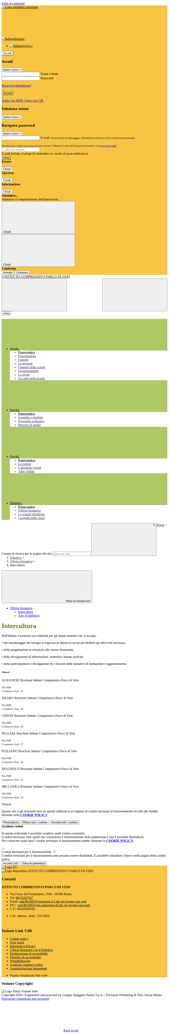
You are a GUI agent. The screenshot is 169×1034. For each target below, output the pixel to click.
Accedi (7, 53)
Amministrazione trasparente (28, 968)
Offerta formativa (21, 561)
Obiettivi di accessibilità (25, 957)
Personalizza (11, 822)
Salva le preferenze (33, 863)
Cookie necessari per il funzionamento (27, 852)
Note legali (17, 942)
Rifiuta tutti (35, 822)
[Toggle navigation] (34, 294)
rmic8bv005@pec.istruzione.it (54, 905)
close (6, 313)
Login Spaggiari (107, 145)
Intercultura (25, 612)
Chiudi (7, 169)
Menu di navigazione (77, 600)
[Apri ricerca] (134, 294)
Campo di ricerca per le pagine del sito (27, 553)
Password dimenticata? (16, 85)
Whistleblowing (20, 961)
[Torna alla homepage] (84, 276)
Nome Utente (49, 74)
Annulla (7, 272)
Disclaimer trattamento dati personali (25, 998)
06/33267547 (24, 897)
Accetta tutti (65, 822)
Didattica (16, 557)
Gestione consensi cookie (26, 964)
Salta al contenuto (13, 3)
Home (160, 525)
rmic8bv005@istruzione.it (53, 901)
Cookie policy (19, 938)
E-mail (45, 137)
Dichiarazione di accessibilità (29, 953)
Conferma (22, 272)
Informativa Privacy (23, 946)
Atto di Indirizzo (29, 615)
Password (47, 78)
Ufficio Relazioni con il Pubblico (31, 950)
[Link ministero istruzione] (20, 7)
